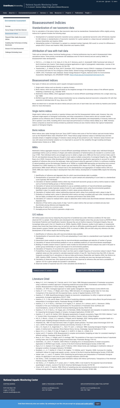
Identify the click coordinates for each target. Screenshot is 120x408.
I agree (98, 404)
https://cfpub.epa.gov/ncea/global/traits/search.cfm (87, 75)
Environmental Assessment (15, 21)
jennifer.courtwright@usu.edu (90, 388)
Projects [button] (68, 13)
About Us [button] (12, 13)
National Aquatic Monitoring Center (42, 4)
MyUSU (108, 1)
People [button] (87, 13)
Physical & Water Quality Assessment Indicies (15, 38)
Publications (79, 13)
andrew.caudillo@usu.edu (11, 392)
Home (5, 13)
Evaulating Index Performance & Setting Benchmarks (16, 44)
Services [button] (43, 13)
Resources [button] (58, 13)
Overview (7, 26)
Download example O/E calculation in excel (45, 270)
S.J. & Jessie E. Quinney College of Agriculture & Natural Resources (47, 7)
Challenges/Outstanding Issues (13, 52)
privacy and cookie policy (84, 404)
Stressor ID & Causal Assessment (14, 48)
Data (51, 13)
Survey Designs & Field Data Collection (16, 30)
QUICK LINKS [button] (101, 1)
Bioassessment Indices (11, 33)
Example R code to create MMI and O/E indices (90, 270)
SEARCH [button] (115, 1)
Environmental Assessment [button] (27, 13)
